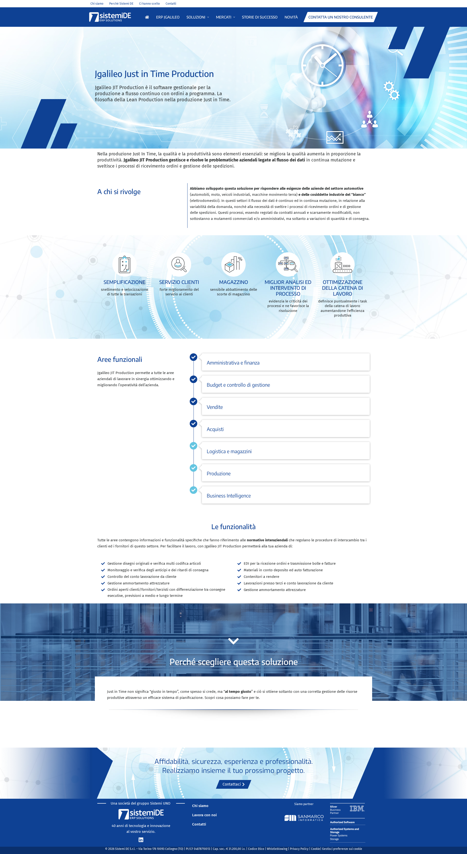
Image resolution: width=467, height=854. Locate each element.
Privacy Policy (299, 849)
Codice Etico (256, 849)
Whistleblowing (277, 849)
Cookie (315, 849)
